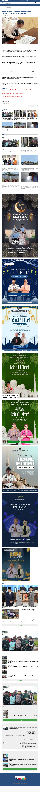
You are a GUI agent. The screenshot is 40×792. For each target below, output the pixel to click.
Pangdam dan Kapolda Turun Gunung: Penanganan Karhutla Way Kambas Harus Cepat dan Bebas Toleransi (19, 90)
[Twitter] (17, 779)
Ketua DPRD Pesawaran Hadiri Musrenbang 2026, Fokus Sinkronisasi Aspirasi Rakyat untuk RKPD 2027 (22, 755)
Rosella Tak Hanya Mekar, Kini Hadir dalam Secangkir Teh (12, 96)
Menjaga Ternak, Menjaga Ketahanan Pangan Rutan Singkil (12, 95)
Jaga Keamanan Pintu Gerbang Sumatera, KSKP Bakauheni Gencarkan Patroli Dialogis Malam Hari (23, 657)
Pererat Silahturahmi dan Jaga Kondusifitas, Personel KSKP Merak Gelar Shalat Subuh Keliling (23, 671)
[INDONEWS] (7, 3)
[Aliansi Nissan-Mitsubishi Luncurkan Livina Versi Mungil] (12, 745)
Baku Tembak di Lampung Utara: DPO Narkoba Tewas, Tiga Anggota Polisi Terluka (23, 715)
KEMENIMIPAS (4, 9)
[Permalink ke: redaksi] (2, 15)
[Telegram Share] (35, 106)
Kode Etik (12, 781)
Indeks (29, 781)
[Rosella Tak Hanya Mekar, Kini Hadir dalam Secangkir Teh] (20, 125)
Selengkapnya (19, 625)
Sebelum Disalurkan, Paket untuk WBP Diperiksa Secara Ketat (12, 93)
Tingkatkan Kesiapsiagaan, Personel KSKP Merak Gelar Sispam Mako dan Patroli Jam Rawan (23, 667)
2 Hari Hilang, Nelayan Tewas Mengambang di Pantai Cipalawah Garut (32, 733)
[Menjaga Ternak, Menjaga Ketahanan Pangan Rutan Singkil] (7, 125)
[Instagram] (21, 779)
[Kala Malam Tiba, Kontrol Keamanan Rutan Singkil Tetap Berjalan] (20, 113)
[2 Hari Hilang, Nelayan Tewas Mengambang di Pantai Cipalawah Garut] (15, 731)
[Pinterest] (19, 779)
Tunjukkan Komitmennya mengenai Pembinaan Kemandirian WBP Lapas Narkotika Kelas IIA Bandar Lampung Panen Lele (10, 620)
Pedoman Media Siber (23, 781)
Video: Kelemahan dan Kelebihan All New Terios (28, 743)
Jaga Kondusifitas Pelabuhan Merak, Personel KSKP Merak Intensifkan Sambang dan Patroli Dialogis (22, 676)
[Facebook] (15, 779)
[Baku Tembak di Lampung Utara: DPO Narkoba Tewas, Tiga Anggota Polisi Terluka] (5, 716)
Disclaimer (16, 781)
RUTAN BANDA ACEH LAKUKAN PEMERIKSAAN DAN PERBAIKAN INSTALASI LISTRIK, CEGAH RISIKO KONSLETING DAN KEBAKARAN (18, 98)
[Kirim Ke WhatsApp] (37, 106)
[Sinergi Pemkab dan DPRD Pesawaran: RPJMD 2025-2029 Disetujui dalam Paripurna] (5, 760)
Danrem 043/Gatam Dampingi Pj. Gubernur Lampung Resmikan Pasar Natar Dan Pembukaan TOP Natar (29, 620)
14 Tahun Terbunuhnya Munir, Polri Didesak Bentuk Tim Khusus (31, 736)
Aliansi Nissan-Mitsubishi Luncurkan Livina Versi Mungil (29, 747)
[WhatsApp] (23, 779)
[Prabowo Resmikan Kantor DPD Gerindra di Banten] (12, 739)
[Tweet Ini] (31, 106)
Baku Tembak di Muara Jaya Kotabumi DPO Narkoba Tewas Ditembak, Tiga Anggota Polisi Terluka (22, 711)
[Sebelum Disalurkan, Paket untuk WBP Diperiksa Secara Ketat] (32, 113)
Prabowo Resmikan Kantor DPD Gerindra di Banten (28, 740)
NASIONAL (8, 9)
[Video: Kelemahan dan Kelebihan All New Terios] (11, 743)
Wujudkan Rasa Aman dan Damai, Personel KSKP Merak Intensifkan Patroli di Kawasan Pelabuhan (23, 662)
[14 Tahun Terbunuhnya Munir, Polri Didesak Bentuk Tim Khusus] (14, 735)
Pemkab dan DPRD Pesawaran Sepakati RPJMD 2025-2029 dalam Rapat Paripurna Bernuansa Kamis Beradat (19, 607)
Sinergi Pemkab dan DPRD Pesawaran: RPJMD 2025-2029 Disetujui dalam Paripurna (21, 760)
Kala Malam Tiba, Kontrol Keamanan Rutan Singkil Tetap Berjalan (13, 92)
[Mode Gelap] (35, 3)
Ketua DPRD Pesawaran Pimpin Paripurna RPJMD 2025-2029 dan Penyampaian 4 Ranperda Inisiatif (23, 765)
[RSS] (25, 779)
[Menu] (2, 3)
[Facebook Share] (29, 106)
